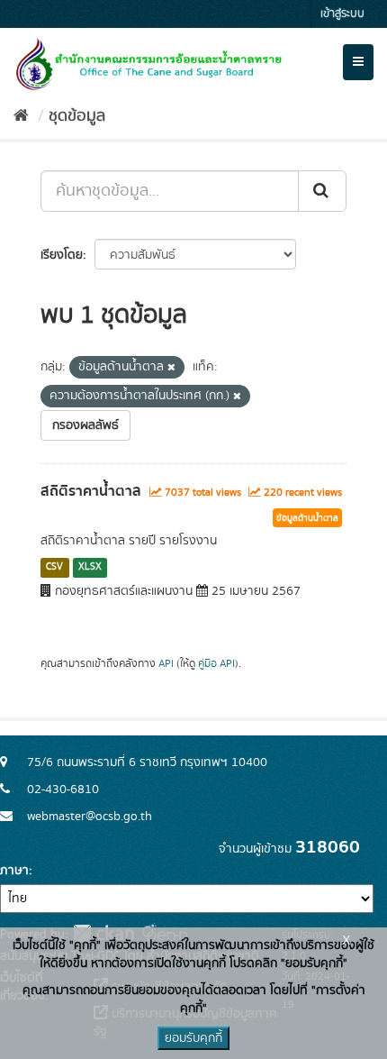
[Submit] (322, 191)
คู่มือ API (216, 663)
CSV (54, 567)
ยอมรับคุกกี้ (193, 1038)
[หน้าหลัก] (21, 116)
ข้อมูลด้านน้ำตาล (307, 518)
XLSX (90, 567)
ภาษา (14, 871)
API (166, 663)
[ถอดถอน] (171, 368)
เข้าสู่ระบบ (342, 14)
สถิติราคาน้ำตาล (90, 491)
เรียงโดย (61, 255)
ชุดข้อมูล (77, 116)
